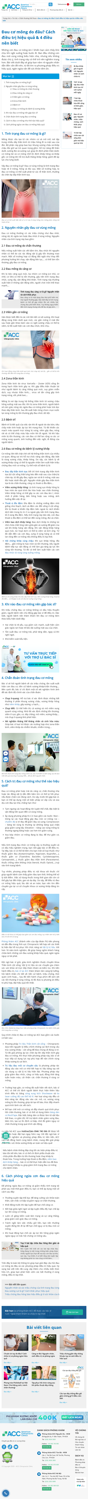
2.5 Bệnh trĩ (15, 105)
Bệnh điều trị (41, 10)
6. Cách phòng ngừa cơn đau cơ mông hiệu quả (24, 124)
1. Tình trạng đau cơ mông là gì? (17, 82)
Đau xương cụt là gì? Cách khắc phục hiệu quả (27, 1291)
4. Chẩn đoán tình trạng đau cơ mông (20, 116)
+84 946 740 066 (53, 1444)
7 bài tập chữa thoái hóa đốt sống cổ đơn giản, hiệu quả (79, 103)
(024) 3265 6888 (50, 1481)
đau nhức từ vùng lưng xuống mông (22, 552)
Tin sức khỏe (79, 1447)
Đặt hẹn (78, 4)
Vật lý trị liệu (49, 947)
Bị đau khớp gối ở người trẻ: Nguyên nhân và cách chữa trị (79, 71)
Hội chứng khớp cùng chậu (19, 540)
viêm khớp (15, 704)
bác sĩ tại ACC (21, 971)
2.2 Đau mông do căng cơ (21, 93)
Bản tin (70, 10)
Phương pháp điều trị (56, 10)
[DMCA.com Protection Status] (7, 1457)
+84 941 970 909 (53, 1465)
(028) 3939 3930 (50, 1439)
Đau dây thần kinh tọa (16, 471)
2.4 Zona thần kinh (18, 101)
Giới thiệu (14, 10)
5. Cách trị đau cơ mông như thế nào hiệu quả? (24, 120)
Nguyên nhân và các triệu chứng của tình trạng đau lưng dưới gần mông (40, 1287)
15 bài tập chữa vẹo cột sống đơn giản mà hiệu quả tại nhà (79, 138)
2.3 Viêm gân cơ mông (19, 97)
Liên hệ (78, 1450)
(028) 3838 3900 (50, 1460)
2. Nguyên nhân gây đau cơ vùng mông (20, 86)
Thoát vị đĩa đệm (13, 503)
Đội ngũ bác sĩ (80, 1439)
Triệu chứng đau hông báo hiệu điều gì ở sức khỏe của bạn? (34, 1294)
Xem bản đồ (47, 1447)
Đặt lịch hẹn (73, 1312)
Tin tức (15, 18)
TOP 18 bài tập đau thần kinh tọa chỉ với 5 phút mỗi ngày (79, 87)
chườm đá (10, 821)
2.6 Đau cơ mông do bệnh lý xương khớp (27, 108)
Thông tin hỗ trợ (27, 10)
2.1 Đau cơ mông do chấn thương (24, 89)
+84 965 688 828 (53, 1486)
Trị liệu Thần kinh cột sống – (33, 1043)
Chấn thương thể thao (27, 18)
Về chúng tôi (79, 1437)
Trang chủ (7, 18)
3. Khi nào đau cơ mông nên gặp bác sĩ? (21, 112)
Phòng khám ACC (10, 941)
